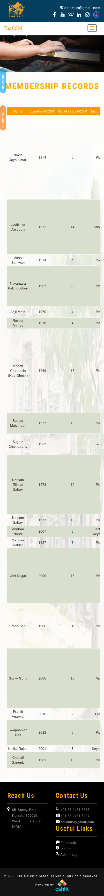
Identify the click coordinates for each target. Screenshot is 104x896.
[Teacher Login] (96, 15)
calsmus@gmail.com (82, 7)
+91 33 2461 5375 (74, 810)
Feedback (68, 843)
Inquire (66, 849)
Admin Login (70, 854)
